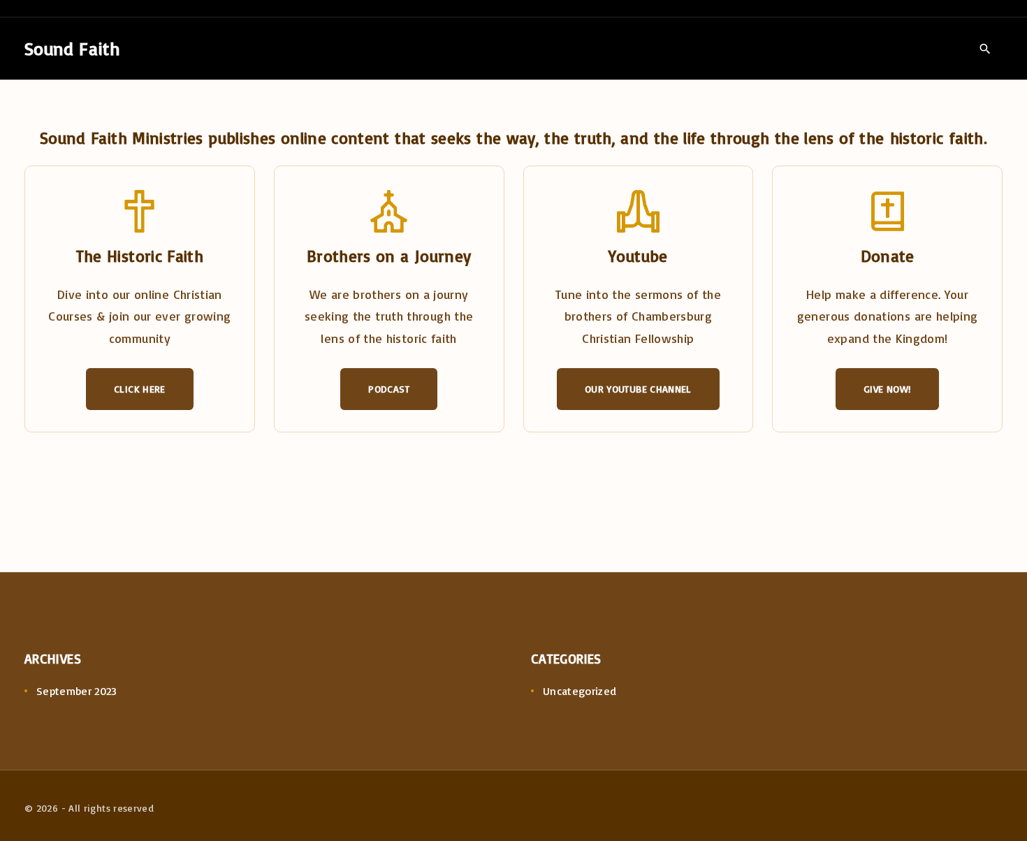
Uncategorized (580, 691)
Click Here (140, 389)
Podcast (388, 389)
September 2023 (76, 691)
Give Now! (887, 389)
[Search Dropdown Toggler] (985, 48)
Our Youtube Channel (638, 389)
